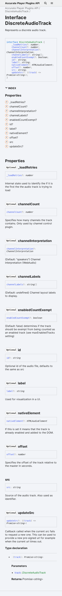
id (13, 60)
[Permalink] (40, 167)
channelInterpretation (25, 49)
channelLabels (20, 54)
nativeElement (20, 65)
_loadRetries (19, 44)
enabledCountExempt (23, 57)
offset (15, 67)
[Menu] (54, 3)
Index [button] (12, 88)
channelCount (19, 47)
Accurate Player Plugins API (22, 3)
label (15, 62)
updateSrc (17, 72)
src (13, 70)
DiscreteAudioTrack (17, 11)
